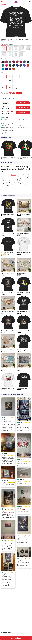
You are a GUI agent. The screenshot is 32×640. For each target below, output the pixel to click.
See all (16, 189)
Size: (5, 73)
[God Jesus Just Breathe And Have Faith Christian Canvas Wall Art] (24, 264)
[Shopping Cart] (30, 1)
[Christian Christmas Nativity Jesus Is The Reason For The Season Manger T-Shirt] (9, 148)
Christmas (4, 4)
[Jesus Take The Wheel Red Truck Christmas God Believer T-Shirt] (8, 379)
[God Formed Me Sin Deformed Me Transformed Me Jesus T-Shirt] (24, 303)
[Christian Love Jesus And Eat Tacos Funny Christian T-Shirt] (24, 379)
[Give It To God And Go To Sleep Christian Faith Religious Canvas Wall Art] (8, 341)
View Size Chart (5, 73)
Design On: (5, 84)
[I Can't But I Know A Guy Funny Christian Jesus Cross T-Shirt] (8, 224)
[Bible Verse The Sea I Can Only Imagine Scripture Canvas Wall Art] (8, 360)
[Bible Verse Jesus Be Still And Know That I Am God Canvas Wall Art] (24, 205)
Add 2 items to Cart (23, 103)
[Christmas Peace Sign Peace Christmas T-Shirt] (24, 284)
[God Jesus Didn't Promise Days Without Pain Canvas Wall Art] (8, 264)
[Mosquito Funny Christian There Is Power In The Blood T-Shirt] (24, 341)
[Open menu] (7, 1)
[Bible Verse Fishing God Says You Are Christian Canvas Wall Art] (24, 360)
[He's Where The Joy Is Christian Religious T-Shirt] (24, 244)
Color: (4, 58)
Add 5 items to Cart (23, 112)
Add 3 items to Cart (23, 107)
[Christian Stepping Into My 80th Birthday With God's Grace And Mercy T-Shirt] (8, 205)
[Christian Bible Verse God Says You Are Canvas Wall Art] (24, 224)
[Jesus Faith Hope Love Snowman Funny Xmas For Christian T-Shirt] (24, 322)
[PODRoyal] (16, 1)
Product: (7, 44)
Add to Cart (16, 638)
